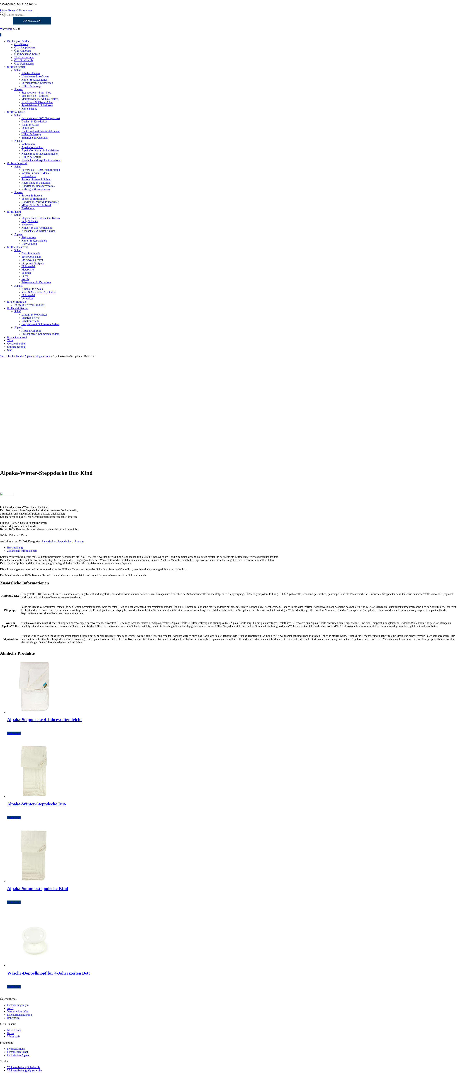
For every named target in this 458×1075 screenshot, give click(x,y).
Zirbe (10, 340)
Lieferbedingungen (18, 1005)
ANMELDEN (32, 20)
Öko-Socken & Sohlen (27, 53)
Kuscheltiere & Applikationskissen (40, 160)
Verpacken (27, 298)
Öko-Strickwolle (23, 60)
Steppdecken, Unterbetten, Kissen (40, 218)
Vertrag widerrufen (17, 1011)
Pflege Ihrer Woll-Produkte (29, 304)
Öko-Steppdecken (24, 47)
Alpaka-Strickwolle (32, 288)
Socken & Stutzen (31, 195)
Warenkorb (6, 28)
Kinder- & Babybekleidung (36, 227)
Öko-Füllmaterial (24, 63)
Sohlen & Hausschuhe (34, 198)
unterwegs (27, 224)
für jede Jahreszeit (17, 163)
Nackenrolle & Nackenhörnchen (39, 153)
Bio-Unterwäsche (24, 57)
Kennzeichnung (16, 1048)
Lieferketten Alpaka (18, 1055)
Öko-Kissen (21, 44)
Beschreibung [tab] (15, 547)
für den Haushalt (16, 301)
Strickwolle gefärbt (32, 259)
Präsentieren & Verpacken (36, 282)
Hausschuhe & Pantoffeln (35, 182)
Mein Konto (14, 1030)
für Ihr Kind (14, 211)
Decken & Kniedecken (34, 121)
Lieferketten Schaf (17, 1051)
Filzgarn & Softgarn (32, 263)
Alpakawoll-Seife (31, 330)
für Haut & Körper (17, 308)
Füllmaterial (28, 266)
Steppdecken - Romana (71, 541)
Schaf (17, 70)
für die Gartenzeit (17, 337)
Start (9, 349)
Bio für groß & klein (18, 41)
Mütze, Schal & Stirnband (36, 205)
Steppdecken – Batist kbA (36, 92)
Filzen (24, 275)
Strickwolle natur (31, 256)
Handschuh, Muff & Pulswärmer (40, 201)
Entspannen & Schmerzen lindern (40, 324)
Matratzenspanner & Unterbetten (39, 98)
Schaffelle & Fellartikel (34, 137)
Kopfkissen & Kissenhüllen (37, 102)
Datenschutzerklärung (19, 1014)
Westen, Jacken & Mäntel (35, 172)
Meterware (27, 269)
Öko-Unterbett (22, 50)
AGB (10, 1008)
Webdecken (28, 144)
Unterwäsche (28, 176)
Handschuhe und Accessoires (38, 185)
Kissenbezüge (29, 108)
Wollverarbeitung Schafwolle (23, 1067)
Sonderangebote (16, 346)
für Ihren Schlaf (16, 66)
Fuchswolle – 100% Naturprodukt (40, 118)
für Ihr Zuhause (16, 111)
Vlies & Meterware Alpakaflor (38, 292)
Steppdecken (28, 237)
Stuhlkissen (27, 127)
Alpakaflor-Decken (32, 147)
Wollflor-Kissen (30, 124)
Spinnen (26, 272)
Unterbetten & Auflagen (35, 76)
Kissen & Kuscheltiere (34, 240)
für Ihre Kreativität (17, 247)
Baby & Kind (29, 243)
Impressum (13, 1017)
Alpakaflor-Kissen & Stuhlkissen (40, 150)
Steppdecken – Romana (34, 95)
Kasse (10, 1033)
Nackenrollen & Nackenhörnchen (40, 131)
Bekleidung (28, 208)
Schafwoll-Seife (30, 317)
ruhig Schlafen (29, 221)
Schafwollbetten (30, 73)
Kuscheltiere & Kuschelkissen (38, 230)
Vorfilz (25, 279)
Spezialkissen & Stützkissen (37, 82)
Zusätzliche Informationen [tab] (22, 550)
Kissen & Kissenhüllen (34, 79)
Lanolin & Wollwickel (34, 314)
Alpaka (18, 89)
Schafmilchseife (30, 321)
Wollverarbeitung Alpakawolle (24, 1070)
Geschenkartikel (16, 343)
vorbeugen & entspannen (35, 189)
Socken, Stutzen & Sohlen (36, 179)
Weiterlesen (13, 733)
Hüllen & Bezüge (31, 86)
